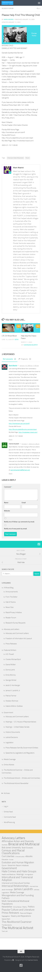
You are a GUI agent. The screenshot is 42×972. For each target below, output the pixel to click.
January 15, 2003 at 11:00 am (29, 365)
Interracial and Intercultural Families (16, 883)
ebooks (28, 856)
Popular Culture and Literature (18, 909)
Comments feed (10, 817)
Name (6, 503)
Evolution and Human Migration (18, 862)
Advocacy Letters (13, 838)
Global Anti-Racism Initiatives (18, 865)
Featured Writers (10, 650)
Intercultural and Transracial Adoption (17, 878)
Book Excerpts (27, 848)
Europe (11, 859)
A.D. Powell (10, 654)
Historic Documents (13, 732)
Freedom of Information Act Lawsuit (19, 638)
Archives (7, 793)
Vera (16, 340)
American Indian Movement (15, 158)
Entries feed (8, 812)
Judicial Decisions (12, 737)
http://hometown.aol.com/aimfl (19, 423)
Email (24, 503)
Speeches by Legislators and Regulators (20, 753)
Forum (27, 158)
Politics (31, 906)
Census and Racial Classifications (13, 852)
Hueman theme (33, 960)
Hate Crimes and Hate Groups (19, 871)
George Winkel (11, 680)
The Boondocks (7, 925)
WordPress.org (9, 822)
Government (8, 713)
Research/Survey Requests (15, 623)
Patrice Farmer (11, 696)
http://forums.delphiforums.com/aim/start (23, 429)
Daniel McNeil (11, 665)
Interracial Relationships (15, 885)
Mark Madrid (9, 19)
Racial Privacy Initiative (14, 612)
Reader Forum (7, 8)
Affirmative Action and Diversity (18, 841)
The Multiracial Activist (17, 927)
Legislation (9, 742)
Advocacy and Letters (11, 629)
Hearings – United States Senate (17, 727)
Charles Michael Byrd (13, 659)
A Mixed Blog (8, 588)
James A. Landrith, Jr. (13, 690)
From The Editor (11, 597)
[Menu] (39, 3)
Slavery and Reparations (21, 916)
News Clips (10, 607)
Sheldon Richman (12, 701)
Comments (10, 359)
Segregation (6, 916)
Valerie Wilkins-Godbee (14, 706)
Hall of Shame (11, 602)
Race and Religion (26, 913)
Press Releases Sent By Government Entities (22, 748)
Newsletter (7, 906)
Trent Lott (4, 931)
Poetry (24, 907)
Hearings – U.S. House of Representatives (21, 722)
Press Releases (11, 644)
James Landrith (23, 889)
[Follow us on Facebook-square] (38, 544)
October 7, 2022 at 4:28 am (30, 444)
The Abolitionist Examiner (17, 921)
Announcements (12, 592)
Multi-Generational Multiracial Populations (15, 902)
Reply (10, 439)
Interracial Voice (34, 886)
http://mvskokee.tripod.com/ (28, 432)
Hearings (20, 874)
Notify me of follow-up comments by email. (19, 522)
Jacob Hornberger (7, 889)
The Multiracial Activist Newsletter (16, 783)
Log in (6, 806)
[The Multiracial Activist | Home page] (9, 3)
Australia (4, 845)
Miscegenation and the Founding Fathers (18, 896)
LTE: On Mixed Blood (9, 336)
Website (7, 511)
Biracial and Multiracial (23, 844)
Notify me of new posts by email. (15, 529)
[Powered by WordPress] (13, 960)
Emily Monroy (11, 675)
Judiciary (36, 889)
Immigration (29, 874)
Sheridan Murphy (31, 345)
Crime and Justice (19, 856)
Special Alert (6, 919)
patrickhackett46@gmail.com (20, 470)
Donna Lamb (10, 670)
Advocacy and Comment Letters (17, 633)
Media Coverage (10, 759)
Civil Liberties (8, 856)
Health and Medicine (8, 874)
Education (5, 859)
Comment (8, 487)
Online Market (9, 765)
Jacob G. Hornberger (13, 685)
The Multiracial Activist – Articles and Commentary (22, 778)
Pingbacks (26, 359)
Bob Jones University (11, 847)
